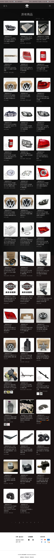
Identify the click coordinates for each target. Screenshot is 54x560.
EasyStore (34, 554)
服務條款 (22, 557)
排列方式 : (38, 18)
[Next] (42, 522)
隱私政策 (27, 557)
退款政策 (32, 557)
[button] (4, 5)
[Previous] (11, 522)
